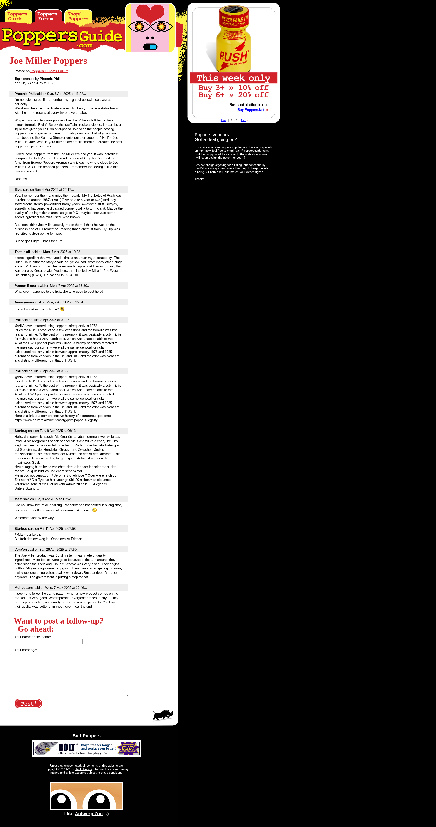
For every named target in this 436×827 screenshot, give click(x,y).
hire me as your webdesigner (243, 172)
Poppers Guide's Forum (49, 71)
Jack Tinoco (83, 769)
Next (243, 120)
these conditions (111, 772)
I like (86, 813)
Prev (223, 120)
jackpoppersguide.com (251, 150)
